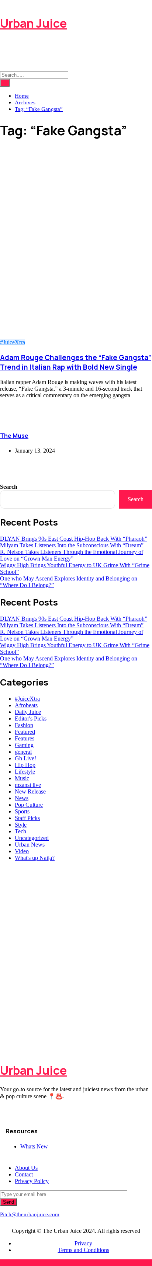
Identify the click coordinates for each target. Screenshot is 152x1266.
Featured (25, 732)
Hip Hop (25, 765)
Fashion (24, 725)
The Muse (14, 436)
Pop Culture (29, 805)
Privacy (83, 1243)
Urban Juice (33, 23)
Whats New (34, 1146)
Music (22, 778)
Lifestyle (25, 771)
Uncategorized (32, 838)
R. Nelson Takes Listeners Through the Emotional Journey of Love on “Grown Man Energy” (71, 555)
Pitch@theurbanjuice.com (29, 1214)
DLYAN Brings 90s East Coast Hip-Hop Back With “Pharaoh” (73, 539)
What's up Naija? (35, 858)
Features (24, 738)
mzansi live (28, 785)
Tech (20, 831)
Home (22, 96)
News (21, 798)
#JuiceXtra (12, 342)
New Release (30, 791)
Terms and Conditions (83, 1250)
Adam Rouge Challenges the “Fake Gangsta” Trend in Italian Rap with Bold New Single (75, 362)
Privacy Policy (32, 1181)
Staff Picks (27, 818)
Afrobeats (26, 705)
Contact (24, 1174)
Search (8, 487)
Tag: (39, 109)
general (23, 752)
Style (21, 825)
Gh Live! (25, 758)
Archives (25, 102)
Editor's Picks (30, 718)
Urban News (30, 844)
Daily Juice (28, 712)
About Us (26, 1168)
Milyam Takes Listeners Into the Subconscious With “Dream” (72, 545)
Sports (22, 811)
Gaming (24, 745)
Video (22, 851)
